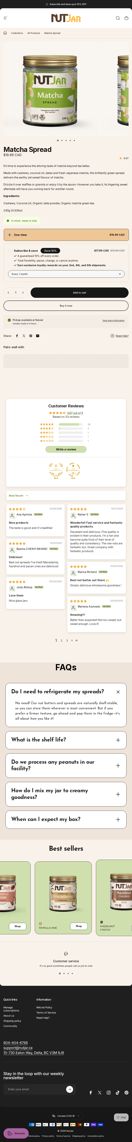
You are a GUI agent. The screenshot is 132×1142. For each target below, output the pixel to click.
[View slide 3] (68, 973)
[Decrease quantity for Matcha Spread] (8, 293)
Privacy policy (48, 1136)
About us (8, 1015)
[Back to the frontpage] (5, 33)
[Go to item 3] (66, 140)
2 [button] (61, 640)
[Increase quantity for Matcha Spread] (24, 293)
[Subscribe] (69, 1089)
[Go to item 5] (74, 140)
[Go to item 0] (58, 140)
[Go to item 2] (62, 140)
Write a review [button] (66, 449)
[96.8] (56, 470)
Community (10, 1025)
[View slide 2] (64, 973)
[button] (47, 424)
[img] (17, 509)
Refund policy (34, 1136)
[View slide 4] (72, 973)
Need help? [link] (122, 335)
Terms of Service (46, 1012)
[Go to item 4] (70, 140)
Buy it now (66, 305)
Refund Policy (44, 1007)
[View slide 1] (60, 973)
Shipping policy (12, 1020)
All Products (33, 33)
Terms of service (63, 1136)
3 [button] (67, 640)
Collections (17, 33)
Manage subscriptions (11, 1009)
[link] (15, 1043)
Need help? (43, 1017)
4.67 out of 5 (75, 413)
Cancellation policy (95, 1136)
